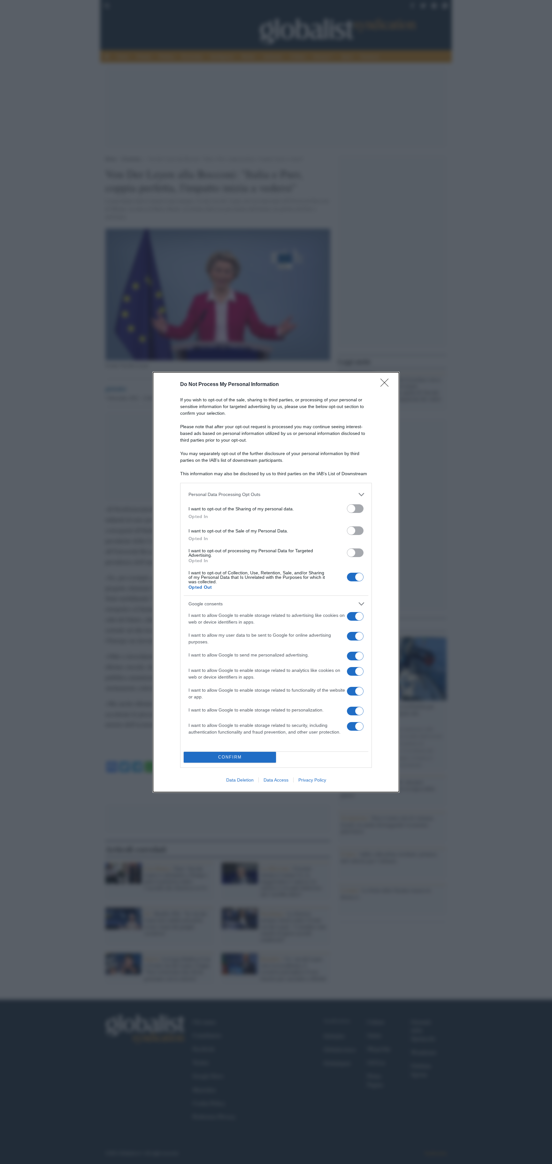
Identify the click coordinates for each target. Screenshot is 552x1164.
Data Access (276, 780)
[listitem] (276, 494)
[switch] (355, 508)
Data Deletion (240, 780)
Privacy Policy (312, 780)
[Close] (386, 385)
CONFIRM (230, 757)
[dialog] (276, 582)
